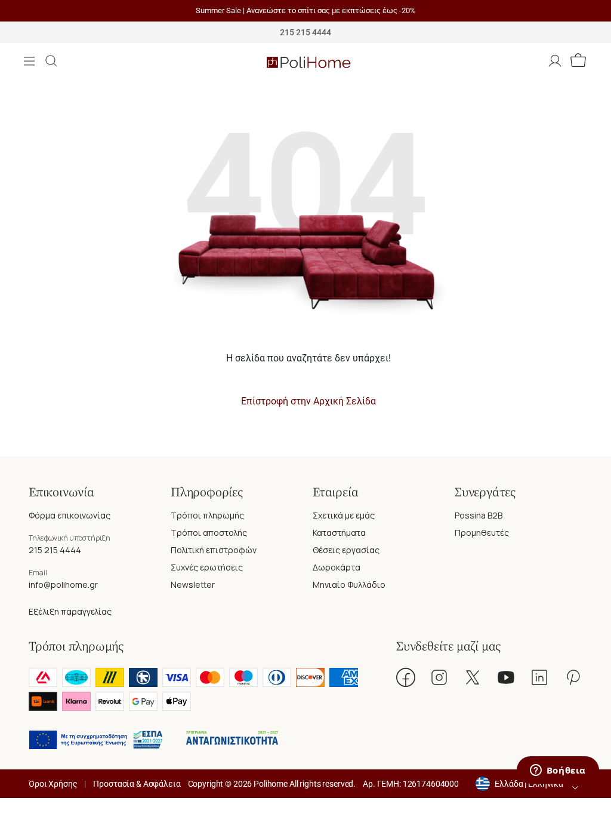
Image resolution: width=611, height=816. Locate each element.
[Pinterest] (572, 677)
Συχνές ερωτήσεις (207, 567)
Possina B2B (478, 515)
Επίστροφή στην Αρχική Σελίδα (308, 401)
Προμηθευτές (482, 532)
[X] (472, 677)
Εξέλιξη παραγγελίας (70, 611)
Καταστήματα (339, 532)
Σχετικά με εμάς (344, 515)
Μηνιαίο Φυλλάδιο (349, 584)
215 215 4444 (55, 550)
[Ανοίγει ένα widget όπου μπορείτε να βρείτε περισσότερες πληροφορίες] (557, 771)
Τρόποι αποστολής (209, 532)
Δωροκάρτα (336, 567)
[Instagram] (439, 677)
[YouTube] (506, 677)
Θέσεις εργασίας (346, 550)
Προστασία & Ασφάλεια (136, 784)
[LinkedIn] (539, 677)
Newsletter (193, 584)
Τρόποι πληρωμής (207, 515)
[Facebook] (405, 677)
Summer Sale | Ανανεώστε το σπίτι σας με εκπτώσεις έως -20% (306, 10)
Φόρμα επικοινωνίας (69, 515)
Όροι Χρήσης (53, 784)
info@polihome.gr (63, 584)
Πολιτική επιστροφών (214, 550)
